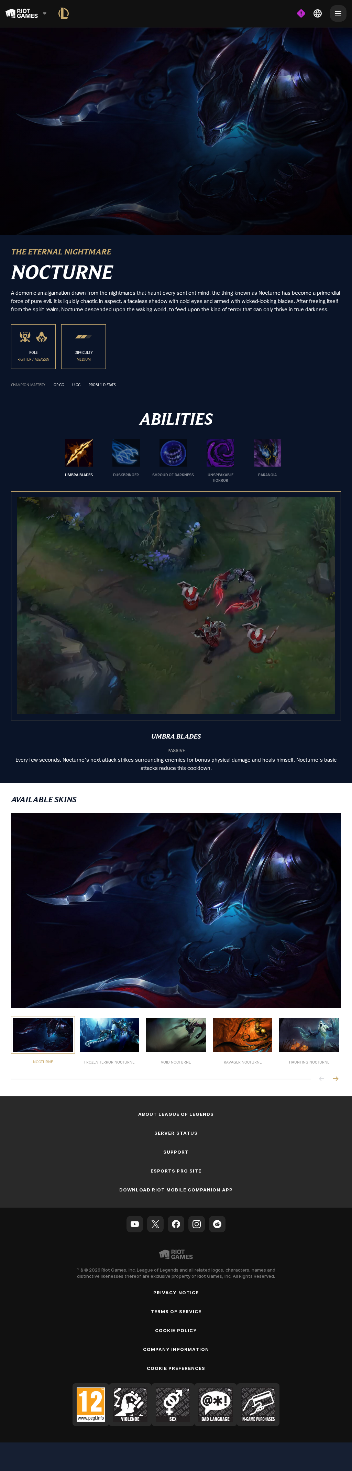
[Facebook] (176, 1223)
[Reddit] (217, 1223)
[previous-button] (321, 1078)
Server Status (176, 1132)
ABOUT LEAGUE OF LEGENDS (176, 1113)
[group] (173, 460)
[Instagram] (196, 1223)
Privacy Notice (176, 1291)
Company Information (176, 1348)
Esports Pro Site (176, 1170)
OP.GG (59, 384)
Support (176, 1151)
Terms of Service (176, 1310)
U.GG (76, 384)
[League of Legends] (63, 13)
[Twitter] (155, 1223)
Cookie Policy (176, 1329)
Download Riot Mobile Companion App (175, 1188)
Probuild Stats (102, 384)
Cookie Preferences (176, 1367)
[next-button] (335, 1078)
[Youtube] (135, 1223)
